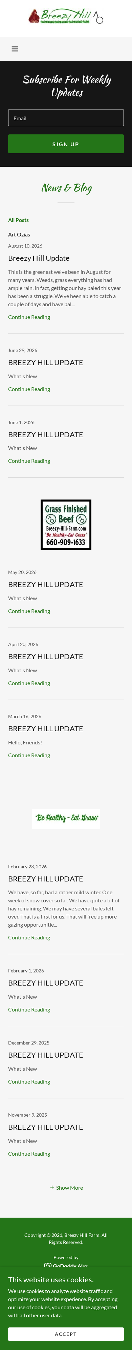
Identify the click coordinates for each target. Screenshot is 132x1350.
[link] (66, 18)
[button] (15, 49)
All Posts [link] (18, 220)
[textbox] (66, 117)
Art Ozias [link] (19, 234)
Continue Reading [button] (29, 317)
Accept (66, 1334)
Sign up (65, 144)
